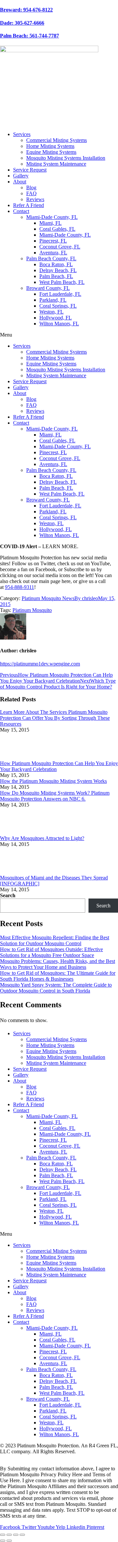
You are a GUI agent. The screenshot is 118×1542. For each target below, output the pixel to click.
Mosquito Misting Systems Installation (65, 158)
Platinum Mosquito (32, 610)
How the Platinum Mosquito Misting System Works (53, 781)
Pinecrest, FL (53, 241)
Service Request (30, 170)
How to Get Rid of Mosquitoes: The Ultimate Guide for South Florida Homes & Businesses (57, 976)
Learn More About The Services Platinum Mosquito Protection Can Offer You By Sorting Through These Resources (55, 718)
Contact (21, 211)
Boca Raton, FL (56, 264)
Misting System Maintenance (56, 164)
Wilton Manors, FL (59, 323)
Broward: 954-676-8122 (26, 9)
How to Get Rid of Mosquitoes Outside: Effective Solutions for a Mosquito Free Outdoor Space (51, 952)
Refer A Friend (28, 205)
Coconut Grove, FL (59, 246)
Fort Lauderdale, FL (60, 294)
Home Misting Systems (50, 146)
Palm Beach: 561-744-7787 (29, 35)
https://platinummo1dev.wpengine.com (40, 663)
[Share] (9, 1535)
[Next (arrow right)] (9, 1541)
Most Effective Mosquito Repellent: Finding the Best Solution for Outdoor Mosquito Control (54, 940)
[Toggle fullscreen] (15, 1535)
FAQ (31, 193)
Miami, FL (50, 223)
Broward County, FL (48, 288)
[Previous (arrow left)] (2, 1541)
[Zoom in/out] (22, 1535)
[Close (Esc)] (2, 1535)
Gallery (21, 175)
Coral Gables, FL (57, 229)
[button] (59, 335)
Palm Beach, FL (56, 276)
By (86, 598)
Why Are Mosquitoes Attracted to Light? (42, 838)
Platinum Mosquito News (48, 598)
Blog (31, 187)
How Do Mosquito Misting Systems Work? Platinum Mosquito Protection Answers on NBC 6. (54, 796)
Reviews (35, 199)
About (19, 181)
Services (21, 134)
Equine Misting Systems (51, 152)
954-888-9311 (19, 587)
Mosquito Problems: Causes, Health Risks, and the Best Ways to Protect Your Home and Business (57, 964)
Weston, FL (51, 312)
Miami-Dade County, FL (52, 217)
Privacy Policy (15, 1457)
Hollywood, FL (55, 317)
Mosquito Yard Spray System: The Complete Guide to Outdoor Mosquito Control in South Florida (56, 987)
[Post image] (18, 757)
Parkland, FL (53, 300)
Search (7, 895)
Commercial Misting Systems (56, 140)
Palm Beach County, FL (51, 258)
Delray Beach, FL (58, 270)
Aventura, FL (53, 252)
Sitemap (42, 1457)
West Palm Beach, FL (62, 282)
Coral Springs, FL (58, 306)
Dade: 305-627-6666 (22, 23)
